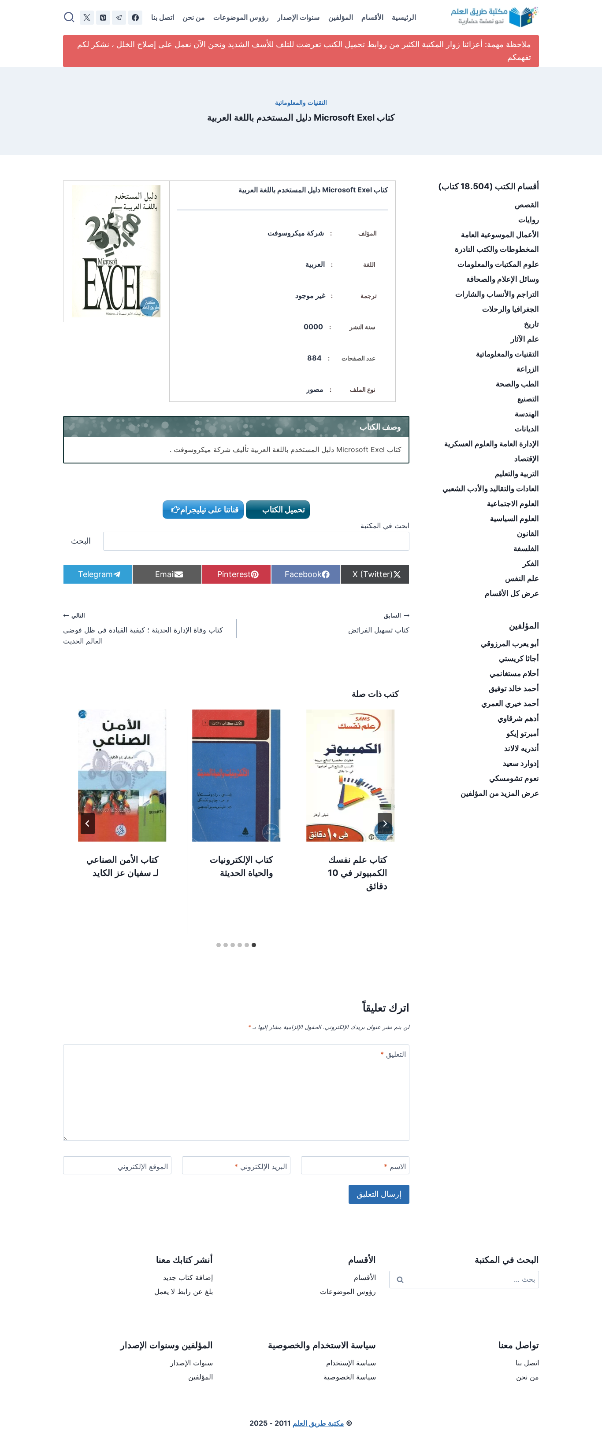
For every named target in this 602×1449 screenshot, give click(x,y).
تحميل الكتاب (282, 509)
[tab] (254, 945)
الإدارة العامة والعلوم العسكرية (491, 443)
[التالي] (88, 823)
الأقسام (372, 17)
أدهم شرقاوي (518, 718)
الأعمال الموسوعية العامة (500, 234)
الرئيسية (404, 17)
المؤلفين (340, 17)
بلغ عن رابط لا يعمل (183, 1291)
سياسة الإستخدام (351, 1362)
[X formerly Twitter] (87, 18)
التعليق (393, 1054)
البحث (81, 540)
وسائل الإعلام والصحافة (502, 279)
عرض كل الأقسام (512, 593)
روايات (528, 219)
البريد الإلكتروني (260, 1166)
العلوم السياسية (514, 518)
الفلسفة (526, 548)
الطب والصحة (517, 383)
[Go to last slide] (385, 823)
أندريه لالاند (521, 748)
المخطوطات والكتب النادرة (497, 249)
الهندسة (527, 413)
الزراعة (528, 368)
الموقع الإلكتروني (143, 1166)
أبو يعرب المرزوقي (510, 643)
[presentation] (350, 776)
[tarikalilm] (119, 18)
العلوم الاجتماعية (513, 503)
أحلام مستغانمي (514, 673)
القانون (528, 533)
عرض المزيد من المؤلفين (500, 793)
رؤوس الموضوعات (241, 17)
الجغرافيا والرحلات (510, 309)
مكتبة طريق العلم (318, 1423)
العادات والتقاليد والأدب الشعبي (490, 488)
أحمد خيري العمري (510, 703)
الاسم (395, 1166)
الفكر (531, 563)
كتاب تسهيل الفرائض (378, 623)
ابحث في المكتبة (384, 525)
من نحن (193, 17)
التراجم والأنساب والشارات (497, 294)
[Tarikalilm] (135, 18)
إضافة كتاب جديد (188, 1277)
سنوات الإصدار (298, 17)
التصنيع (528, 398)
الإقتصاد (526, 458)
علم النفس (522, 578)
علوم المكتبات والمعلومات (498, 264)
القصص (527, 204)
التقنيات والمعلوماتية (301, 102)
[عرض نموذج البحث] (69, 17)
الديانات (527, 428)
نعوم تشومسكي (514, 778)
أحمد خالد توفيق (514, 688)
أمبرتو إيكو (522, 733)
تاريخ (531, 324)
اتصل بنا (162, 17)
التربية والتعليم (517, 473)
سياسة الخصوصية (349, 1376)
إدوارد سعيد (521, 763)
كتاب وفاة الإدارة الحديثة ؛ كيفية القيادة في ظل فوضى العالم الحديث (143, 628)
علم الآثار (525, 339)
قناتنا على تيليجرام (209, 509)
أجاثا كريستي (519, 658)
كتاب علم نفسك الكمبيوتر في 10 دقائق (357, 872)
